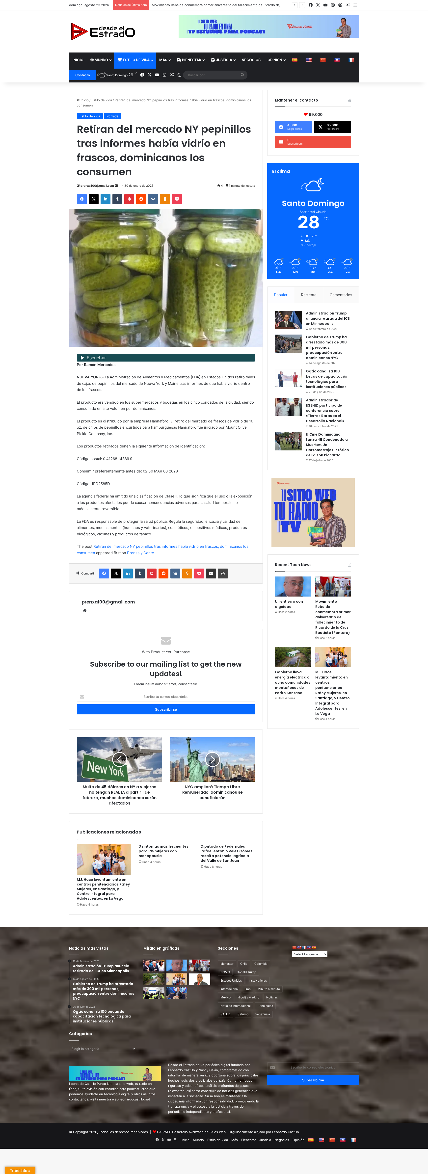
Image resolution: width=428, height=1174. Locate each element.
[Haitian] (338, 59)
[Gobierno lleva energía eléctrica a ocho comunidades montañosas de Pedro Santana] (293, 657)
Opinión (275, 60)
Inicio (78, 60)
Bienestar (191, 60)
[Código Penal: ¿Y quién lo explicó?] (199, 979)
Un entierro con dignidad (289, 604)
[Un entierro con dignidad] (293, 586)
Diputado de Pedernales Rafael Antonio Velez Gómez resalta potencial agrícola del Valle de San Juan (226, 853)
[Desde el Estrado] (102, 31)
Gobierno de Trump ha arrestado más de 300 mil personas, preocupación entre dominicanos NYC (326, 347)
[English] (309, 59)
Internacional (229, 989)
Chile (243, 963)
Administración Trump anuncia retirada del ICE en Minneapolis (327, 318)
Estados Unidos (231, 980)
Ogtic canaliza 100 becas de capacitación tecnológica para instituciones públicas (327, 379)
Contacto (82, 75)
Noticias (272, 997)
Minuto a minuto (269, 989)
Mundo (101, 60)
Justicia (223, 60)
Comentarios (341, 294)
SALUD (225, 1014)
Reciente (309, 294)
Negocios (251, 60)
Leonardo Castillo (285, 1132)
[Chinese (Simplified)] (324, 59)
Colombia (261, 963)
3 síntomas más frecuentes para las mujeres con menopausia (163, 851)
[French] (352, 59)
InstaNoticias (258, 980)
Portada (112, 116)
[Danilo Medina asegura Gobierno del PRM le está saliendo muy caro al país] (153, 965)
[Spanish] (295, 59)
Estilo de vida (136, 60)
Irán (248, 989)
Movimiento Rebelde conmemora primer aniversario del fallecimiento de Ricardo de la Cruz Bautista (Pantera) (333, 617)
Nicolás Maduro (248, 997)
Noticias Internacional (235, 1006)
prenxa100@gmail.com (97, 185)
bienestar (226, 963)
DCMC (225, 972)
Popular (281, 294)
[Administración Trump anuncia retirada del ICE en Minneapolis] (288, 320)
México (225, 997)
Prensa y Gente (140, 552)
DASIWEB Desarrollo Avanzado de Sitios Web (191, 1132)
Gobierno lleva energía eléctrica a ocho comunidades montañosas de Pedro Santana (292, 682)
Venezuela (262, 1014)
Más (163, 60)
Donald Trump (246, 972)
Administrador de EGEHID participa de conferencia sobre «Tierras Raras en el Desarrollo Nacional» (325, 410)
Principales (265, 1006)
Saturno (243, 1014)
